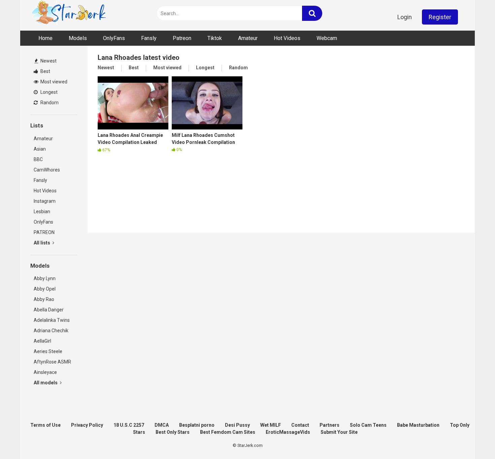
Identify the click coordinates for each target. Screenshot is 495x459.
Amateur (248, 38)
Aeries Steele (48, 351)
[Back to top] (472, 439)
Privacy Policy (87, 425)
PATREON (44, 232)
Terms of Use (45, 425)
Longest (48, 92)
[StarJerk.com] (69, 13)
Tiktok (214, 38)
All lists (42, 242)
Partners (329, 425)
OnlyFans (114, 38)
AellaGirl (42, 341)
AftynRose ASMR (52, 362)
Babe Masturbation (418, 425)
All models (46, 382)
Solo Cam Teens (368, 425)
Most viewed (53, 81)
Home (45, 38)
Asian (40, 149)
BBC (38, 159)
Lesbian (42, 211)
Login (404, 17)
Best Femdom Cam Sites (227, 432)
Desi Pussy (237, 425)
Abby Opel (45, 289)
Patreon (182, 38)
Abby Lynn (45, 278)
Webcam (327, 38)
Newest (48, 61)
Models (78, 38)
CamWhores (47, 170)
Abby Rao (44, 299)
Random (49, 102)
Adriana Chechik (51, 330)
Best (44, 71)
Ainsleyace (45, 372)
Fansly (149, 38)
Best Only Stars (173, 432)
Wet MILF (270, 425)
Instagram (45, 201)
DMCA (162, 425)
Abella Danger (49, 309)
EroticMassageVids (288, 432)
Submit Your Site (339, 432)
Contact (300, 425)
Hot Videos (287, 38)
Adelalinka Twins (52, 320)
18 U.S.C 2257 (128, 425)
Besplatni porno (196, 425)
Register (440, 17)
